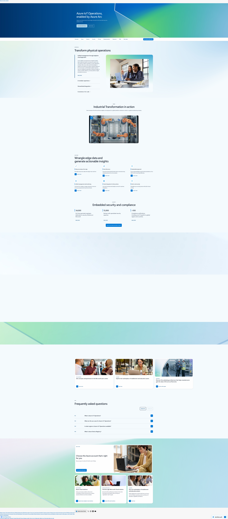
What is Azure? (3, 512)
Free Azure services (62, 512)
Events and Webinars (52, 514)
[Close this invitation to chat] (224, 504)
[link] (76, 40)
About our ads (51, 518)
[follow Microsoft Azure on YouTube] (95, 511)
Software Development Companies (6, 514)
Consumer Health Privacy (5, 518)
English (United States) (4, 515)
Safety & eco (42, 518)
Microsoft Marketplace (18, 514)
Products (51, 512)
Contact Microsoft (16, 518)
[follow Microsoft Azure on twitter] (88, 511)
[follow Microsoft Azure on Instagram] (90, 511)
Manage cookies (26, 518)
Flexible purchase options (71, 512)
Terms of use (32, 518)
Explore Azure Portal (82, 511)
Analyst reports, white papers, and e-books (64, 514)
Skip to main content (4, 0)
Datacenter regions (26, 512)
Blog (35, 514)
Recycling (46, 518)
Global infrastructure (19, 512)
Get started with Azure (10, 512)
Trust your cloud (33, 512)
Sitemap (11, 518)
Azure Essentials (40, 512)
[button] (91, 117)
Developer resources (40, 514)
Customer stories (46, 512)
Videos (73, 514)
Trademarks (37, 518)
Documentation (31, 514)
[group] (87, 302)
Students (46, 514)
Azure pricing (55, 512)
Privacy (21, 518)
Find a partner (25, 514)
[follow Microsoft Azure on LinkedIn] (93, 511)
